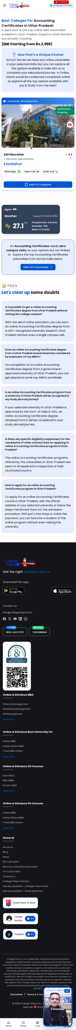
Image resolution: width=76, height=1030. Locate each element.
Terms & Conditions (38, 994)
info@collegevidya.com (17, 612)
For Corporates (11, 871)
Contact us (9, 876)
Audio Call (48, 171)
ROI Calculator (11, 861)
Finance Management (15, 704)
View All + (9, 719)
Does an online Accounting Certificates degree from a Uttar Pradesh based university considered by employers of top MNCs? (37, 353)
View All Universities (35, 267)
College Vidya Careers (16, 881)
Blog (5, 852)
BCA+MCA (8, 775)
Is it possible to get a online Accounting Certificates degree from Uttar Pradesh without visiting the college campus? (36, 310)
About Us (8, 847)
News (6, 857)
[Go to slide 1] (31, 148)
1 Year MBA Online (13, 751)
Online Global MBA (13, 746)
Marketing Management (17, 709)
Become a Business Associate (20, 866)
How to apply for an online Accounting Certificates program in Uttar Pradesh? (30, 487)
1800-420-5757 (15, 632)
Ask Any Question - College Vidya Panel (25, 886)
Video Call (29, 171)
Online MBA (9, 741)
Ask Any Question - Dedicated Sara (23, 891)
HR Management (12, 714)
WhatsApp (10, 171)
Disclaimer (16, 994)
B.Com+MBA (10, 785)
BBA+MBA (8, 780)
